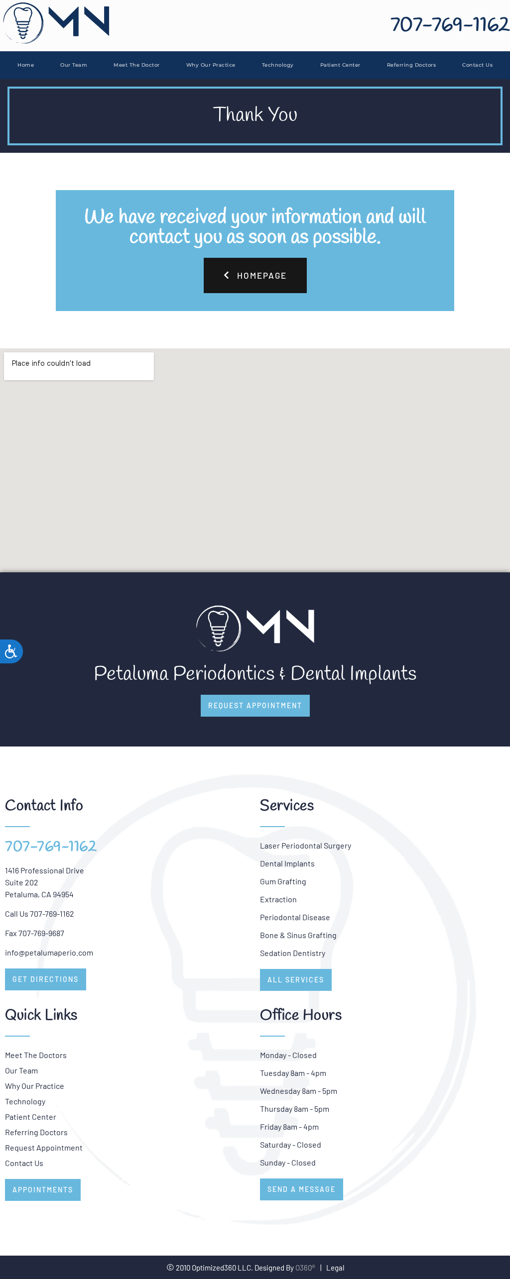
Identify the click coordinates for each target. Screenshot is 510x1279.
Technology (278, 65)
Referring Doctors (411, 65)
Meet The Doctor (137, 65)
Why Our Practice (211, 65)
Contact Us (477, 65)
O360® (305, 1267)
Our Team (73, 65)
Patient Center (340, 65)
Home (25, 65)
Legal (335, 1267)
